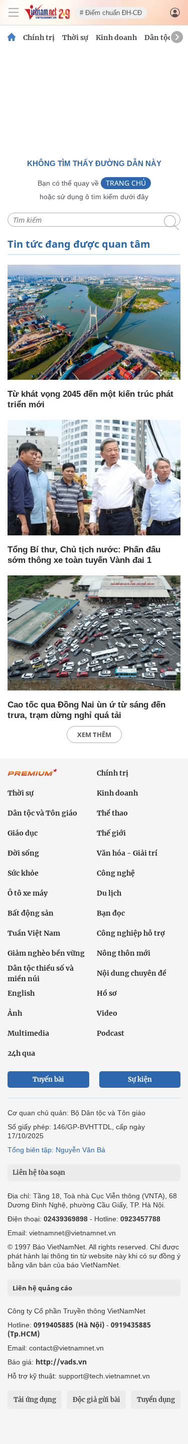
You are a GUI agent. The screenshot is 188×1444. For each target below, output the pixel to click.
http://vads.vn (61, 1361)
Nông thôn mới (123, 953)
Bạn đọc (111, 913)
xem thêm (94, 734)
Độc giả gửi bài (96, 1399)
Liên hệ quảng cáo (42, 1287)
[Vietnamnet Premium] (33, 777)
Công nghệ (116, 873)
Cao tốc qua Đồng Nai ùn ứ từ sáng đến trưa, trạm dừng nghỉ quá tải (86, 710)
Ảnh (15, 1013)
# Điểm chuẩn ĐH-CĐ (111, 13)
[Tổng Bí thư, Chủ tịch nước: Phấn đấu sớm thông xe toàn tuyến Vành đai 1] (94, 478)
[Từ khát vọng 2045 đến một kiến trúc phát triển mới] (94, 323)
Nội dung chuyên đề (131, 973)
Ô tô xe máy (28, 893)
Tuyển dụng (156, 1399)
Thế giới (111, 833)
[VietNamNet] (12, 37)
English (21, 993)
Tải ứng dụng (35, 1399)
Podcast (110, 1033)
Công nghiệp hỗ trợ (131, 933)
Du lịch (109, 893)
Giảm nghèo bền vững (46, 953)
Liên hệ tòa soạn (39, 1172)
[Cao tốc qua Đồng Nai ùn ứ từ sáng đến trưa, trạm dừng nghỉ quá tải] (94, 633)
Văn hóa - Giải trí (127, 853)
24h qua (21, 1053)
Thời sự (75, 37)
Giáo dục (23, 833)
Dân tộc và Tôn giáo (42, 813)
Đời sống (23, 853)
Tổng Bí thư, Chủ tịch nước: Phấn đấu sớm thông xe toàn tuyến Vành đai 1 (84, 555)
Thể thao (112, 813)
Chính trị (39, 37)
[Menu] (14, 13)
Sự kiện (140, 1079)
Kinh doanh (116, 37)
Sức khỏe (23, 873)
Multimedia (28, 1033)
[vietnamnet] (47, 17)
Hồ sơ (107, 993)
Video (107, 1013)
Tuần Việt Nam (34, 933)
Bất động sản (31, 913)
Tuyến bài (48, 1079)
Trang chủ (126, 183)
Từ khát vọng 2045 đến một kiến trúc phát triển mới (90, 399)
